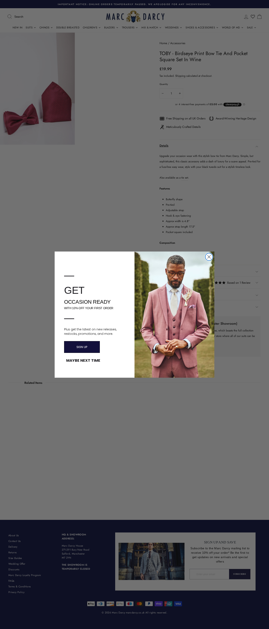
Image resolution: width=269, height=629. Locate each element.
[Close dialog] (209, 257)
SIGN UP (81, 347)
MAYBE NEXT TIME (83, 360)
